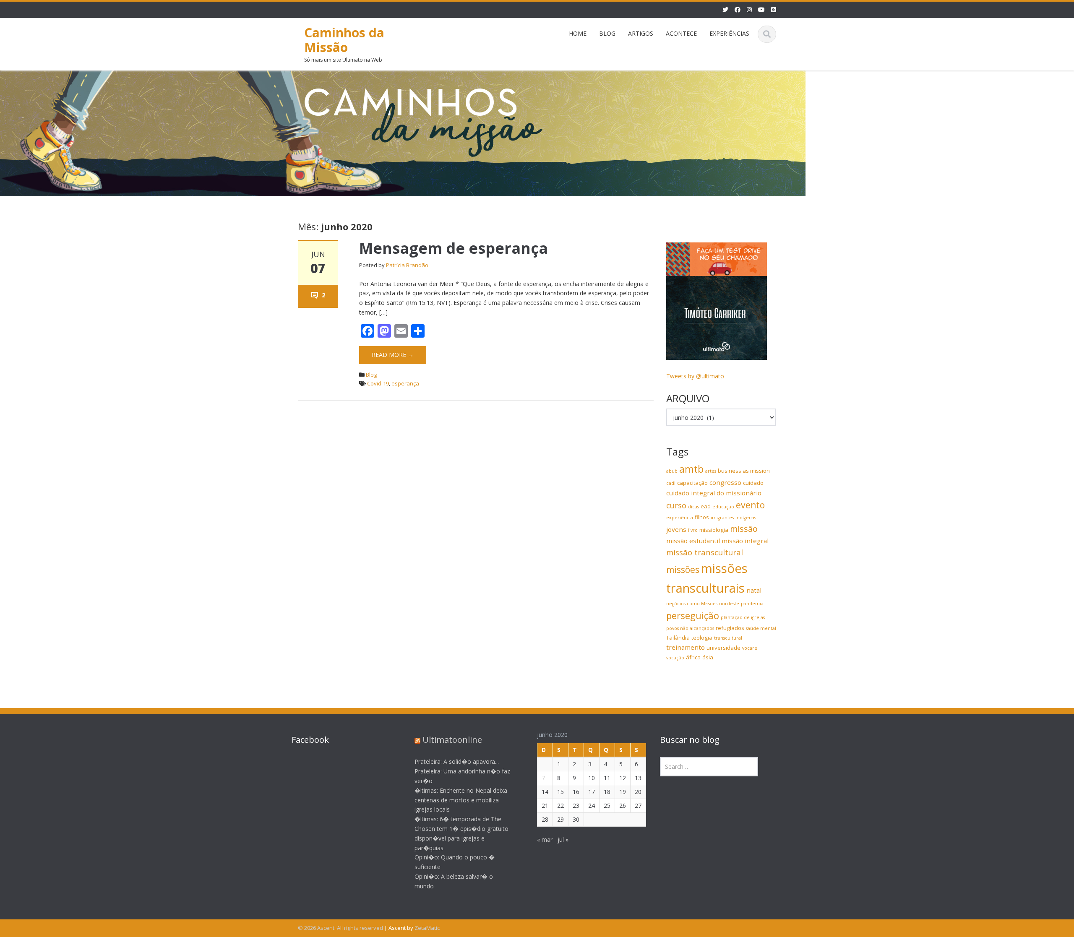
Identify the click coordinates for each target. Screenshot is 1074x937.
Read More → (393, 355)
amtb (691, 469)
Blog (371, 374)
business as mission (744, 470)
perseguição (692, 615)
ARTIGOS (640, 33)
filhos (702, 517)
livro (693, 530)
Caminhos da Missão (344, 40)
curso (676, 505)
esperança (405, 383)
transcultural (728, 638)
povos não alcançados (690, 628)
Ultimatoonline (452, 739)
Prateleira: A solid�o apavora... (456, 761)
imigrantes (722, 518)
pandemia (752, 603)
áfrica (693, 657)
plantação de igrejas (743, 617)
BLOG (607, 33)
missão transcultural (704, 552)
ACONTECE (681, 33)
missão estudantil (693, 540)
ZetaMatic (427, 928)
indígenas (745, 518)
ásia (707, 657)
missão (744, 528)
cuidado (753, 483)
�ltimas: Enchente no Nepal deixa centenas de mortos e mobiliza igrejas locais (460, 800)
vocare (749, 648)
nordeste (729, 603)
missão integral (745, 540)
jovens (676, 529)
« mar (545, 839)
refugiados (730, 628)
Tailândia (678, 637)
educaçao (723, 507)
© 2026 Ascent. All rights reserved (340, 928)
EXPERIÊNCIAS (729, 33)
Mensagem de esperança (453, 248)
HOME (578, 33)
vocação (675, 658)
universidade (723, 647)
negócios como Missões (691, 603)
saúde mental (761, 628)
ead (706, 506)
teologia (701, 637)
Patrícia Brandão (407, 265)
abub (672, 471)
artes (710, 471)
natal (753, 590)
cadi (670, 483)
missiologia (713, 530)
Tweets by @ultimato (695, 376)
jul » (563, 839)
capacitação (692, 483)
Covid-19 (378, 383)
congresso (725, 482)
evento (750, 505)
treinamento (685, 647)
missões (682, 569)
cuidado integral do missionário (713, 493)
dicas (693, 507)
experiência (679, 518)
